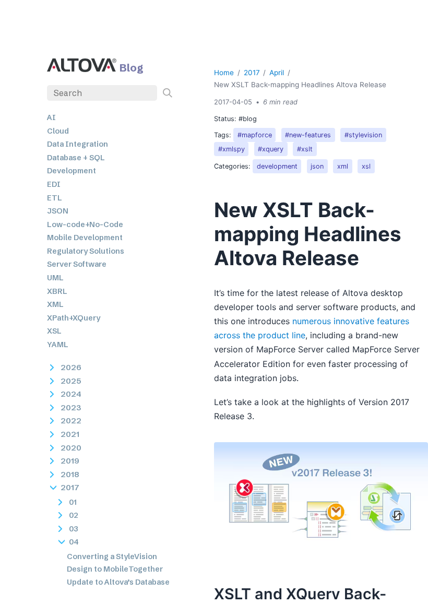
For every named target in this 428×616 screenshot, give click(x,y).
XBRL (57, 291)
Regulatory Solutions (85, 251)
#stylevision (363, 135)
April (276, 72)
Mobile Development (85, 237)
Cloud (58, 131)
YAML (57, 344)
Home (224, 72)
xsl (366, 166)
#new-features (308, 135)
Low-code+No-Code (85, 224)
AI (51, 117)
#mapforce (254, 135)
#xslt (305, 149)
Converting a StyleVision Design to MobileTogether (115, 563)
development (277, 166)
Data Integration (77, 144)
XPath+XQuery (73, 318)
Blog (132, 67)
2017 (252, 72)
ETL (54, 198)
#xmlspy (231, 149)
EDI (54, 184)
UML (55, 277)
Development (71, 170)
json (317, 166)
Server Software (76, 264)
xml (342, 166)
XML (55, 304)
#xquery (270, 149)
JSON (57, 211)
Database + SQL (76, 157)
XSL (54, 331)
